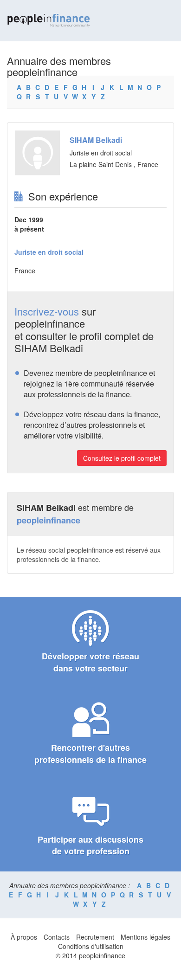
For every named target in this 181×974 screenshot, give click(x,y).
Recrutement (95, 937)
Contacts (57, 937)
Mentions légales (145, 937)
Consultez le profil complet (122, 458)
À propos (24, 937)
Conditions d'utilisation (90, 946)
